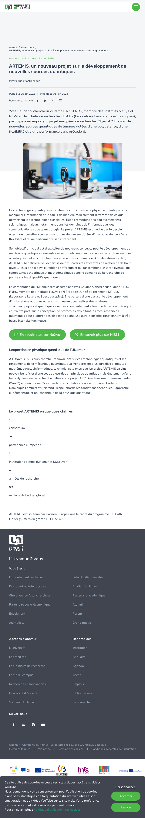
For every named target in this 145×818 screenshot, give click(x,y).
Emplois (78, 684)
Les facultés (17, 657)
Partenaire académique (88, 595)
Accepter (126, 796)
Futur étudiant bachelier (26, 577)
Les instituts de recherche (27, 666)
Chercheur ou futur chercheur (29, 595)
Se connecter (81, 702)
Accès (76, 675)
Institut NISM (46, 58)
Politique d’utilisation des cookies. (57, 810)
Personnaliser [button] (125, 787)
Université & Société (23, 693)
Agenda (78, 666)
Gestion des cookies (71, 749)
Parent (77, 614)
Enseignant (17, 614)
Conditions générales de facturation (113, 749)
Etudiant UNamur (84, 586)
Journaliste (16, 623)
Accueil (13, 47)
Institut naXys (29, 58)
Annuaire (79, 657)
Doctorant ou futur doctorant (29, 586)
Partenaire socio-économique (29, 604)
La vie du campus (21, 675)
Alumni (77, 604)
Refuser (125, 807)
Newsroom (27, 47)
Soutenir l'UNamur (22, 702)
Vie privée (44, 749)
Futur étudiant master (87, 577)
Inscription (79, 648)
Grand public (81, 623)
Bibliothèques (82, 693)
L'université (17, 648)
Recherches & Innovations (27, 684)
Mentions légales (19, 749)
